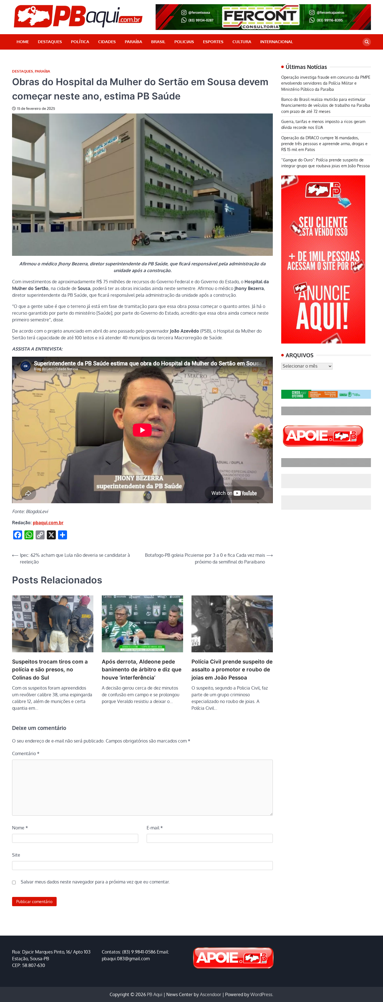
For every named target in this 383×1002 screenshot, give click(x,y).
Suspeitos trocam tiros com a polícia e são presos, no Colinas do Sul (50, 669)
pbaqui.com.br (48, 522)
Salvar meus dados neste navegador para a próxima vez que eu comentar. (95, 882)
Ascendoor (210, 994)
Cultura (241, 41)
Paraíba (133, 41)
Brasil (158, 41)
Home (23, 41)
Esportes (213, 41)
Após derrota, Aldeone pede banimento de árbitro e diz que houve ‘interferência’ (141, 669)
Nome (20, 828)
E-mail (155, 828)
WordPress (261, 994)
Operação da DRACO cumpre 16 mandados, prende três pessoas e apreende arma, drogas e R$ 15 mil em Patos (324, 143)
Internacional (276, 41)
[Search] (367, 42)
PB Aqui (154, 994)
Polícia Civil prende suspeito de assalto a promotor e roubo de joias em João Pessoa (232, 669)
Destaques (50, 41)
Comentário (26, 753)
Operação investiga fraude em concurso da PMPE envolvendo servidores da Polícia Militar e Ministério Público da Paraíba (325, 83)
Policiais (184, 41)
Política (80, 41)
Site (16, 855)
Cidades (107, 41)
